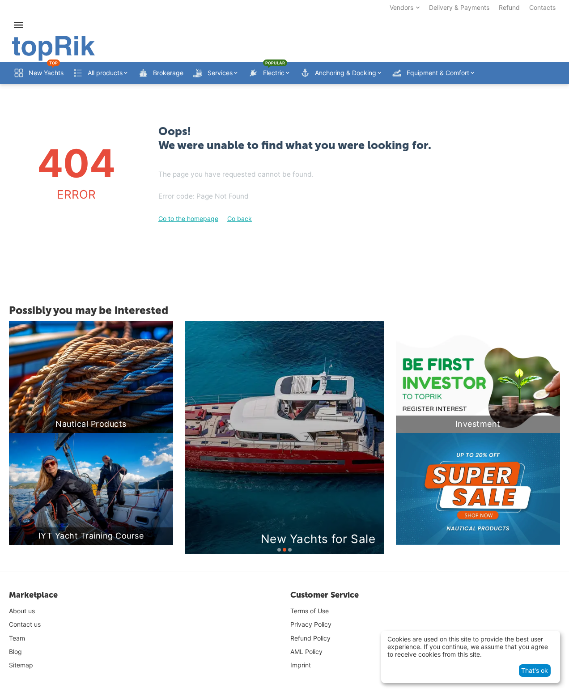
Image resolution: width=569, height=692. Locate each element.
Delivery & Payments (459, 7)
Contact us (25, 624)
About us (22, 611)
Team (17, 638)
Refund (509, 7)
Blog (15, 651)
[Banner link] (478, 489)
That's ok (534, 670)
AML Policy (306, 651)
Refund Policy (310, 638)
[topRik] (53, 47)
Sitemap (21, 665)
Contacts (542, 7)
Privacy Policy (310, 624)
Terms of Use (309, 611)
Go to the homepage (188, 218)
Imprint (300, 665)
